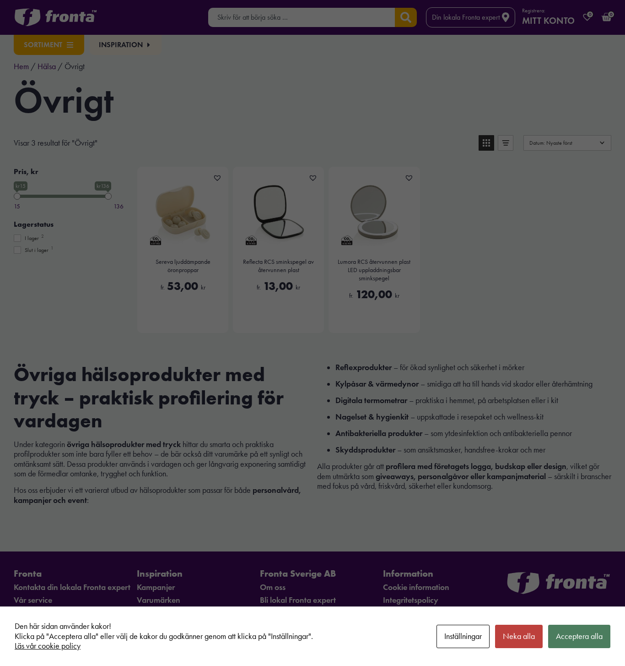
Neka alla (519, 636)
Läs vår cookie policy (48, 646)
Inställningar (463, 636)
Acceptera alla (579, 636)
